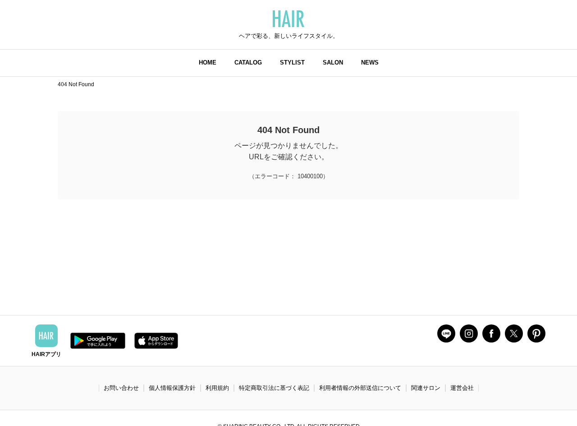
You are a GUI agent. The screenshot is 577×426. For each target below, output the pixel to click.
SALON (333, 62)
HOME (207, 62)
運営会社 (462, 387)
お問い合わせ (121, 387)
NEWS (370, 62)
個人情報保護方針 (172, 387)
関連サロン (425, 387)
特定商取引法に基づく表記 (274, 387)
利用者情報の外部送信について (360, 387)
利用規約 (217, 387)
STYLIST (292, 62)
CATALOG (248, 62)
